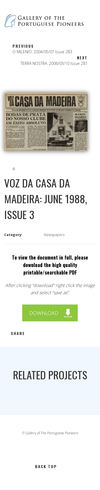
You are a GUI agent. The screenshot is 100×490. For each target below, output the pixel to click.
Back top (46, 466)
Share (18, 333)
